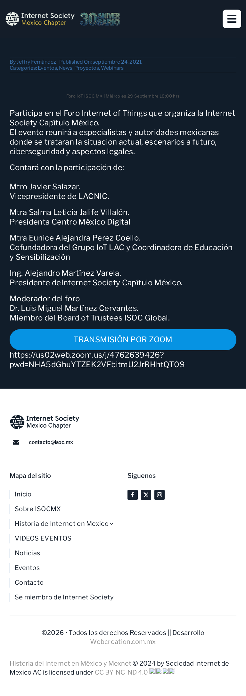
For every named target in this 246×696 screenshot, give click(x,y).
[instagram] (159, 495)
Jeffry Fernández (36, 62)
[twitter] (146, 495)
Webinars (112, 68)
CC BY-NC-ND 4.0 (122, 672)
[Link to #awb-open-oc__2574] (232, 19)
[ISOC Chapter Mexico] (63, 14)
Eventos (47, 68)
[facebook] (132, 495)
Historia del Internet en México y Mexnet (71, 663)
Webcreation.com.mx (123, 641)
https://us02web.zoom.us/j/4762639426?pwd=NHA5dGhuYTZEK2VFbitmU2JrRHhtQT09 (97, 359)
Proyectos (86, 68)
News (65, 68)
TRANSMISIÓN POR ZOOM (122, 339)
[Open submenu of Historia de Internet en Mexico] (114, 523)
